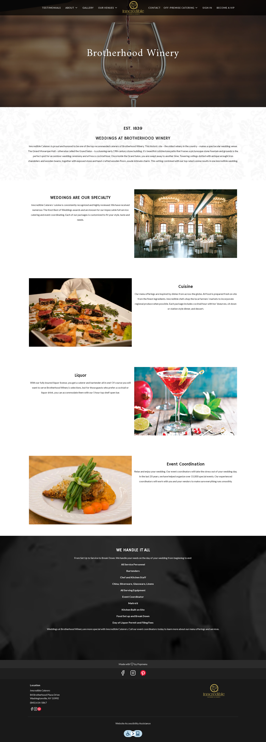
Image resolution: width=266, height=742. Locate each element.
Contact (154, 7)
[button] (71, 8)
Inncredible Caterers (214, 691)
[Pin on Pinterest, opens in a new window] (143, 674)
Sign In (207, 7)
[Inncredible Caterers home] (133, 8)
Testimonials (51, 7)
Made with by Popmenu (74, 664)
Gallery (88, 7)
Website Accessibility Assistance (133, 723)
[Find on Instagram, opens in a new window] (133, 674)
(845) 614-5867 (38, 702)
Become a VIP (226, 7)
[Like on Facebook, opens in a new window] (123, 674)
